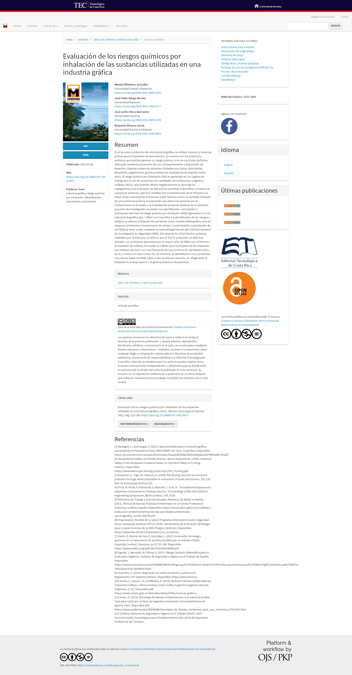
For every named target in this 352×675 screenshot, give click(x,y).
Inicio (69, 39)
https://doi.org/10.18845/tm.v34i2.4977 (164, 415)
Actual (17, 26)
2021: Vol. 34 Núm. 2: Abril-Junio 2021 (116, 39)
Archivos (32, 26)
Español (229, 173)
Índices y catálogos (75, 26)
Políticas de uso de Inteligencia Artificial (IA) (247, 67)
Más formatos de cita (133, 423)
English (228, 165)
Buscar (335, 25)
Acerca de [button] (50, 26)
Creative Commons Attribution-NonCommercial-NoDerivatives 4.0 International (167, 649)
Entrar (345, 17)
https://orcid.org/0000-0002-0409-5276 (137, 120)
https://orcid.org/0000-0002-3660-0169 (137, 92)
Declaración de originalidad (237, 51)
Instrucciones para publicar (237, 47)
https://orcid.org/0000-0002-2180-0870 (137, 133)
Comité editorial (231, 75)
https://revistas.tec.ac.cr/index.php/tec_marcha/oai (108, 665)
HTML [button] (86, 154)
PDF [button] (86, 146)
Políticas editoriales (233, 59)
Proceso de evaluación (234, 71)
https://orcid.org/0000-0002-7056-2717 (137, 106)
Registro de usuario (323, 17)
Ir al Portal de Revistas (271, 6)
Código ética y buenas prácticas (240, 63)
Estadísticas (228, 79)
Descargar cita (163, 423)
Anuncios (121, 26)
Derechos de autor (232, 55)
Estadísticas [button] (100, 26)
